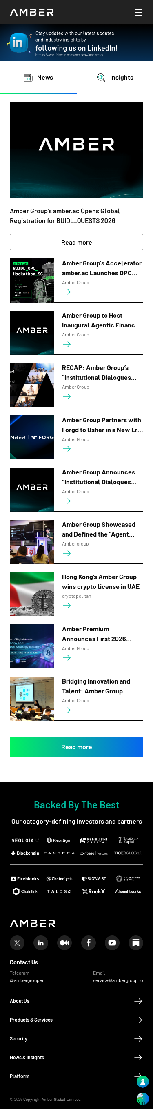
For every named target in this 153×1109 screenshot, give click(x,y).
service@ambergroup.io (118, 980)
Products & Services (31, 1020)
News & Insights (27, 1057)
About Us (19, 1001)
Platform (19, 1076)
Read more (76, 242)
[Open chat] (143, 1099)
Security (18, 1039)
